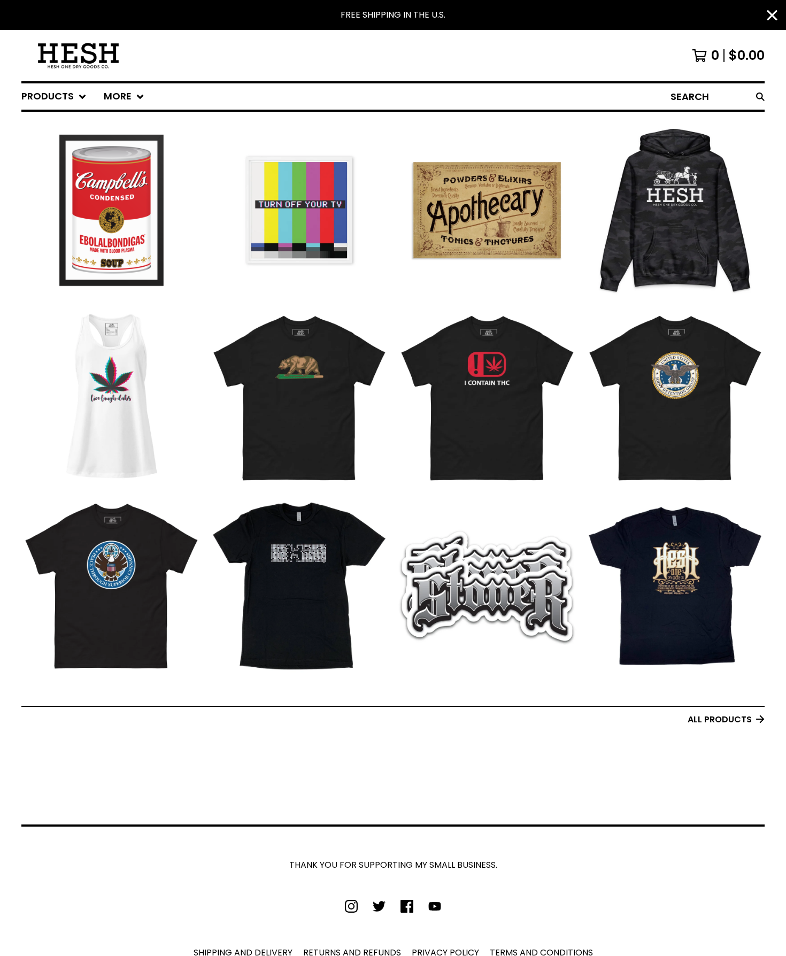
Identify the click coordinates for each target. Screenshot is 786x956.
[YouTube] (434, 906)
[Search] (760, 96)
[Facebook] (407, 906)
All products (720, 719)
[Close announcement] (772, 15)
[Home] (78, 55)
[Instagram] (351, 906)
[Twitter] (379, 906)
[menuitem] (54, 96)
